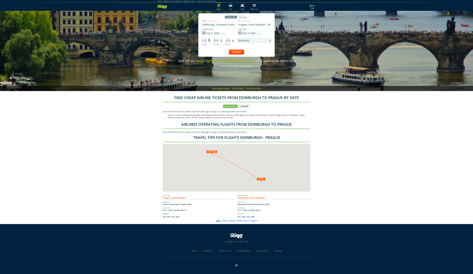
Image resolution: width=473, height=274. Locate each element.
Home (160, 1)
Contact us (208, 250)
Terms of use (225, 250)
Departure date (207, 29)
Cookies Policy (243, 250)
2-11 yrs (216, 44)
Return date (242, 29)
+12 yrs (203, 44)
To (244, 21)
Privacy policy (262, 250)
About (194, 250)
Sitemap (278, 250)
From (209, 21)
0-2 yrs (227, 44)
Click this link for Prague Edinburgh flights (236, 66)
